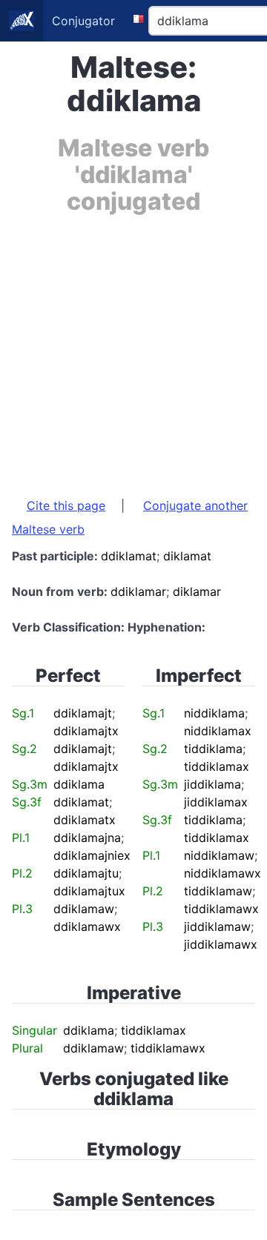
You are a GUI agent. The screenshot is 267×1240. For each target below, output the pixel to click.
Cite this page (66, 505)
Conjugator (83, 20)
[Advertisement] (133, 348)
